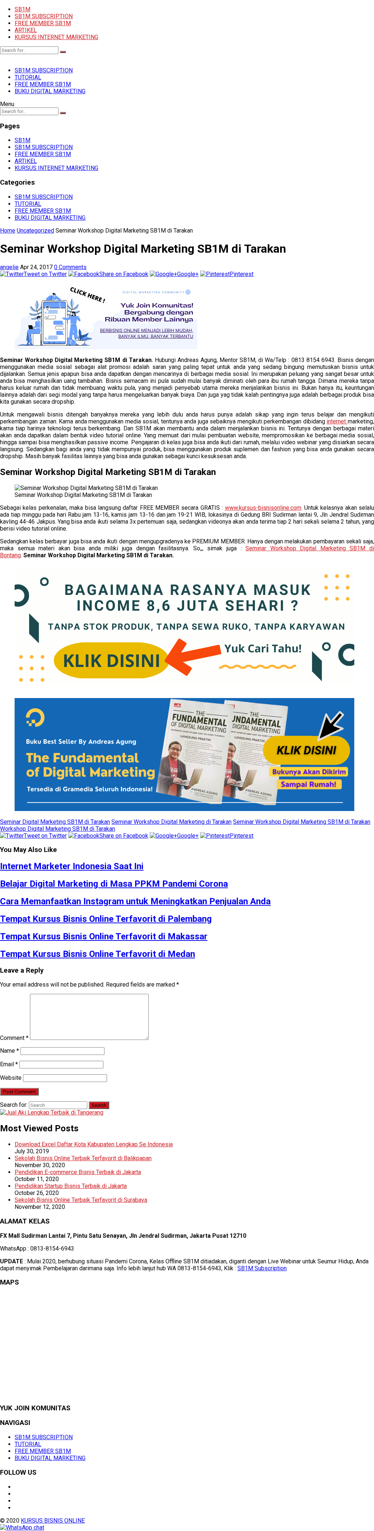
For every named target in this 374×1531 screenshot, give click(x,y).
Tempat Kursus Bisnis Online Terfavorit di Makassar (103, 936)
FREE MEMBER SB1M (43, 23)
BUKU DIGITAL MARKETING (50, 91)
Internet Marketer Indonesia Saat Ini (72, 866)
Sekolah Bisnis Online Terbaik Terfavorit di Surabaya (81, 1199)
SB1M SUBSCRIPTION (44, 16)
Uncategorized (35, 230)
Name (9, 1050)
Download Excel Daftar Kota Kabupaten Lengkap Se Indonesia (94, 1144)
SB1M (22, 9)
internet (337, 421)
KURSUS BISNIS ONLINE (53, 1520)
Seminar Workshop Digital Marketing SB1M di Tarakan (301, 821)
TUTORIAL (28, 77)
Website (11, 1077)
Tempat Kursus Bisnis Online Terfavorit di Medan (97, 954)
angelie (9, 267)
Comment (14, 1037)
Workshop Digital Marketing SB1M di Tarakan (57, 828)
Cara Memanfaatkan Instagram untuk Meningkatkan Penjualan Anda (135, 901)
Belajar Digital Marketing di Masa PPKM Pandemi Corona (114, 884)
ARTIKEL (26, 30)
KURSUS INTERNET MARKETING (56, 37)
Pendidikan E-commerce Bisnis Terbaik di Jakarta (78, 1172)
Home (7, 230)
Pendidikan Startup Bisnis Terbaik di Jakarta (71, 1186)
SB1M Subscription (262, 1268)
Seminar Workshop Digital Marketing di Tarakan (171, 821)
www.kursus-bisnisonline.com (263, 507)
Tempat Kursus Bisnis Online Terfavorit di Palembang (106, 919)
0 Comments (70, 267)
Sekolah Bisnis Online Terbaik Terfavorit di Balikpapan (83, 1158)
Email (9, 1064)
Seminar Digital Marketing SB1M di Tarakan (55, 821)
